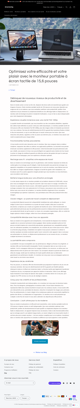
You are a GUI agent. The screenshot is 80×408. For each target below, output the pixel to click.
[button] (66, 7)
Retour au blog (41, 352)
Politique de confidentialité (69, 404)
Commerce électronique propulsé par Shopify (35, 404)
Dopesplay (21, 404)
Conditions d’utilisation (49, 405)
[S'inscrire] (33, 383)
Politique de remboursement (54, 404)
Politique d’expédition (62, 405)
